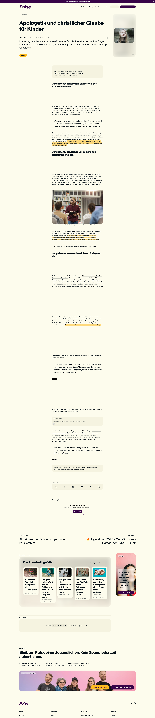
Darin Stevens (27, 592)
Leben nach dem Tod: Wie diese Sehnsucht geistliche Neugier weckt (82, 587)
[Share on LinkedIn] (73, 487)
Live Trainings (90, 7)
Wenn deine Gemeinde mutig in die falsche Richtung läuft (31, 585)
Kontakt (113, 715)
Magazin (33, 593)
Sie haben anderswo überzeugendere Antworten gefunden (86, 286)
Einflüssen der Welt (57, 178)
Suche (115, 7)
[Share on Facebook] (64, 487)
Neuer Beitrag (24, 535)
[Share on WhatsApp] (82, 487)
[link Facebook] (135, 703)
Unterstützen (105, 7)
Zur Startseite (24, 14)
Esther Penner (79, 469)
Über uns (21, 715)
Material (97, 7)
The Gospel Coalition (97, 596)
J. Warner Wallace (23, 37)
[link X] (132, 703)
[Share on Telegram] (90, 487)
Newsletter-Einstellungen (87, 715)
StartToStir (33, 592)
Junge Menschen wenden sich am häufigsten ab (65, 75)
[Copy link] (99, 487)
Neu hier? (81, 7)
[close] (154, 1)
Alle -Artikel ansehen (98, 563)
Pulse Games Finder (100, 687)
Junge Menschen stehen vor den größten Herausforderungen (68, 73)
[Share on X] (56, 487)
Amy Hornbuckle (96, 594)
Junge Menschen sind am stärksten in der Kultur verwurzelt (68, 71)
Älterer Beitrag (130, 535)
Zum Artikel (125, 592)
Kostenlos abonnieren (127, 7)
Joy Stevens (44, 599)
